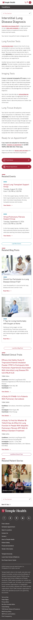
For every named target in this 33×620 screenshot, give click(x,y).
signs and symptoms (12, 28)
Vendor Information (7, 549)
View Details (7, 205)
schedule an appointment (14, 145)
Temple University (7, 554)
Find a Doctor (6, 523)
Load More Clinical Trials (16, 454)
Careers (4, 536)
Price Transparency (7, 616)
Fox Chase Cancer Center (9, 560)
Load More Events (16, 243)
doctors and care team (21, 150)
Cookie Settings (5, 606)
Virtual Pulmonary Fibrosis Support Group (14, 218)
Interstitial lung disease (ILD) (10, 26)
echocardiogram (23, 94)
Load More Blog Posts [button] (17, 348)
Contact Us (5, 533)
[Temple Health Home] (9, 2)
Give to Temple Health (8, 539)
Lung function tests (7, 46)
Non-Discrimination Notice (8, 604)
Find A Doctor (9, 160)
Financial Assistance (8, 546)
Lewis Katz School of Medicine (10, 557)
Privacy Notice (5, 602)
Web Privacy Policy (6, 611)
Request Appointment (11, 166)
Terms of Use (5, 597)
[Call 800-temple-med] (25, 2)
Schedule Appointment (8, 527)
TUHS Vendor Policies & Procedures (11, 609)
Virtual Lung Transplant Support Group (16, 186)
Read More (6, 291)
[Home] (16, 511)
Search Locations (7, 530)
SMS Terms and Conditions (8, 614)
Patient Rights (5, 599)
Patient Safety (6, 542)
